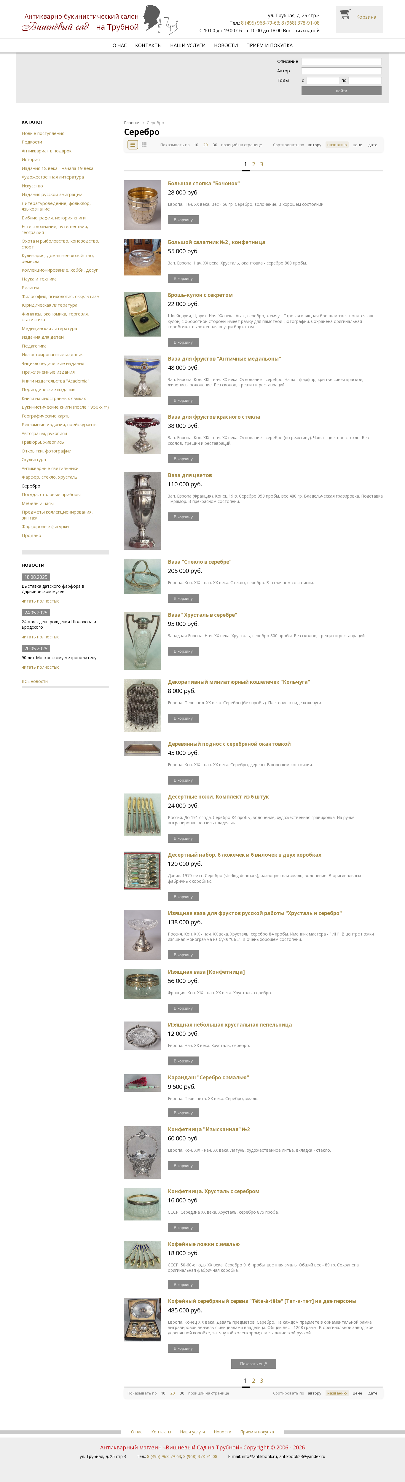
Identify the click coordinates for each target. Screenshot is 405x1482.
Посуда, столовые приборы (51, 494)
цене (357, 144)
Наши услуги (188, 45)
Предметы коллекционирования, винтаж (57, 515)
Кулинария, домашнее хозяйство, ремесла (58, 258)
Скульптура (34, 459)
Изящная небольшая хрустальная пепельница (230, 1024)
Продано (31, 535)
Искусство (32, 186)
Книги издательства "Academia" (55, 381)
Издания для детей (43, 337)
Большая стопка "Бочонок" (204, 183)
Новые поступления (43, 133)
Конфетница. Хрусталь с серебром (213, 1191)
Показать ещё (253, 1363)
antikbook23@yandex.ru (302, 1456)
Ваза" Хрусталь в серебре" (202, 614)
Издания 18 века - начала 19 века (57, 168)
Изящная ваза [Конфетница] (206, 971)
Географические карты (46, 416)
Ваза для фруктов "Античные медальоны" (224, 358)
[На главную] (100, 20)
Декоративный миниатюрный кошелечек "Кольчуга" (239, 681)
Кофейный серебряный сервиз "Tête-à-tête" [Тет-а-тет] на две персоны (262, 1301)
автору (314, 144)
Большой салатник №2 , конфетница (216, 242)
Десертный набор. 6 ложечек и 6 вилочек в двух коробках (244, 854)
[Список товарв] (132, 144)
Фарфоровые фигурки (45, 526)
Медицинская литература (49, 328)
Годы (283, 80)
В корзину (183, 219)
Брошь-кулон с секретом (200, 294)
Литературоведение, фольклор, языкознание (56, 206)
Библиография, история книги (54, 218)
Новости (226, 45)
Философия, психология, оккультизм (61, 296)
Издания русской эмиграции (52, 194)
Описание (287, 61)
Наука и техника (39, 279)
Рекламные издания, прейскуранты (60, 424)
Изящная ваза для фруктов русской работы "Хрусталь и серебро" (255, 913)
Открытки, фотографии (46, 451)
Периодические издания (48, 389)
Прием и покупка (269, 45)
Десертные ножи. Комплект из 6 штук (218, 796)
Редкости (32, 142)
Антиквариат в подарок (46, 151)
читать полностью (41, 601)
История (31, 159)
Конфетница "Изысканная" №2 (209, 1129)
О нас (120, 45)
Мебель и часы (38, 503)
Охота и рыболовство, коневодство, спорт (60, 244)
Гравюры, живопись (43, 442)
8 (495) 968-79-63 (260, 23)
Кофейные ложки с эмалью (204, 1244)
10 (196, 144)
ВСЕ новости (35, 681)
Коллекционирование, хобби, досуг (60, 270)
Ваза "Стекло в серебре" (200, 561)
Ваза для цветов (190, 475)
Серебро (155, 122)
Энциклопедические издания (53, 363)
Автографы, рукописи (44, 433)
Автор (283, 71)
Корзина (366, 17)
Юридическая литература (49, 305)
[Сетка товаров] (144, 144)
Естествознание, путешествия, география (55, 229)
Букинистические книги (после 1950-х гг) (65, 407)
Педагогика (34, 346)
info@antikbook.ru (259, 1456)
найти (341, 90)
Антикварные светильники (50, 468)
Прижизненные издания (48, 372)
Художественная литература (53, 177)
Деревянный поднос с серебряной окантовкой (229, 743)
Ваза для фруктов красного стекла (214, 416)
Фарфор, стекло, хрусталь (49, 477)
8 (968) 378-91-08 (300, 23)
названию (337, 144)
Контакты (148, 45)
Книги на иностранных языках (54, 398)
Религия (30, 287)
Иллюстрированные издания (53, 354)
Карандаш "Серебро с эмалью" (208, 1077)
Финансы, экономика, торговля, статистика (55, 317)
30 (215, 144)
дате (372, 144)
